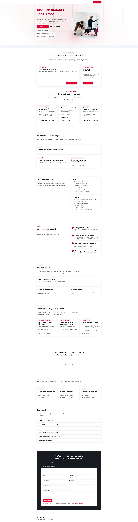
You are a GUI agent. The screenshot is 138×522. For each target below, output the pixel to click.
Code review (89, 1)
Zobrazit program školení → (55, 26)
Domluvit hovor (97, 1)
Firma (44, 475)
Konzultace (85, 517)
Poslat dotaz (95, 120)
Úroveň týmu (71, 480)
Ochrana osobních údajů (96, 517)
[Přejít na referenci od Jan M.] (65, 364)
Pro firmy (75, 1)
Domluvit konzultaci (66, 120)
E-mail (70, 470)
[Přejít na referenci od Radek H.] (63, 364)
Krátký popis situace (47, 490)
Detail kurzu (51, 120)
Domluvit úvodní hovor (42, 26)
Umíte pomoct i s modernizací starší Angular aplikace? (50, 436)
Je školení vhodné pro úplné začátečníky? (47, 420)
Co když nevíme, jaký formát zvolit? (46, 440)
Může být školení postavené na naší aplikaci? (48, 424)
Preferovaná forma (46, 485)
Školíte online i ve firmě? (44, 428)
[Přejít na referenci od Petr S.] (68, 364)
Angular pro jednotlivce (77, 517)
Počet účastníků (46, 480)
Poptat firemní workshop (71, 82)
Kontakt (89, 517)
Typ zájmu (71, 475)
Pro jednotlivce (82, 1)
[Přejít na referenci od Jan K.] (75, 364)
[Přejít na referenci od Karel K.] (70, 364)
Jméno (44, 470)
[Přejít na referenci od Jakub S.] (72, 364)
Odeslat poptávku (47, 500)
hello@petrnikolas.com (50, 466)
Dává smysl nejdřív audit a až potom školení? (48, 432)
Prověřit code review (88, 82)
